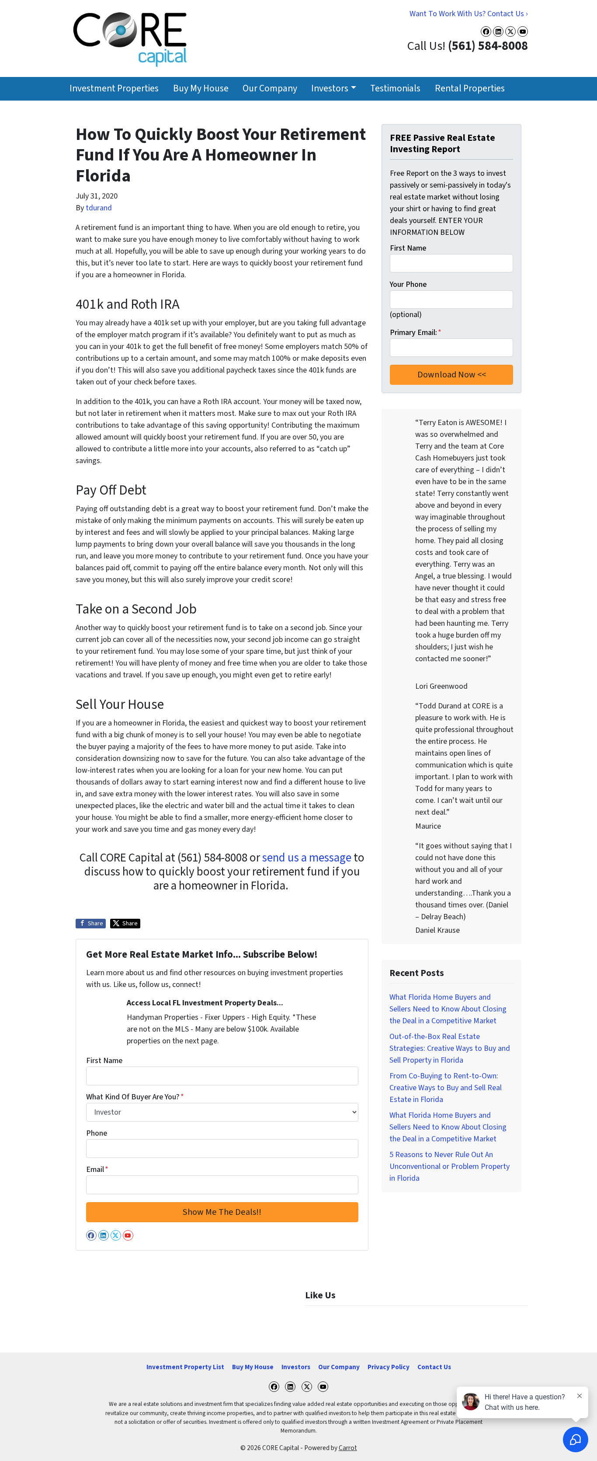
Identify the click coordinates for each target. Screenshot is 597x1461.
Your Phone (408, 284)
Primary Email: (415, 332)
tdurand (99, 207)
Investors (329, 88)
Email (97, 1169)
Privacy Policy (389, 1367)
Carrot (348, 1448)
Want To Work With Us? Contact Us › (469, 13)
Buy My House (201, 88)
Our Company (270, 88)
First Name (104, 1060)
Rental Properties (470, 88)
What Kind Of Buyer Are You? (135, 1096)
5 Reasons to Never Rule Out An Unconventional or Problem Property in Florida (449, 1166)
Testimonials (395, 88)
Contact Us (434, 1367)
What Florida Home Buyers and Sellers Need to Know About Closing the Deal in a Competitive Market (448, 1009)
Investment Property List (185, 1367)
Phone (96, 1133)
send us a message (306, 857)
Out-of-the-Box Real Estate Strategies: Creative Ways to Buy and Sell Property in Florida (449, 1048)
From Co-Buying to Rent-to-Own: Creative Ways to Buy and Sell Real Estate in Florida (445, 1087)
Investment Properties (114, 88)
